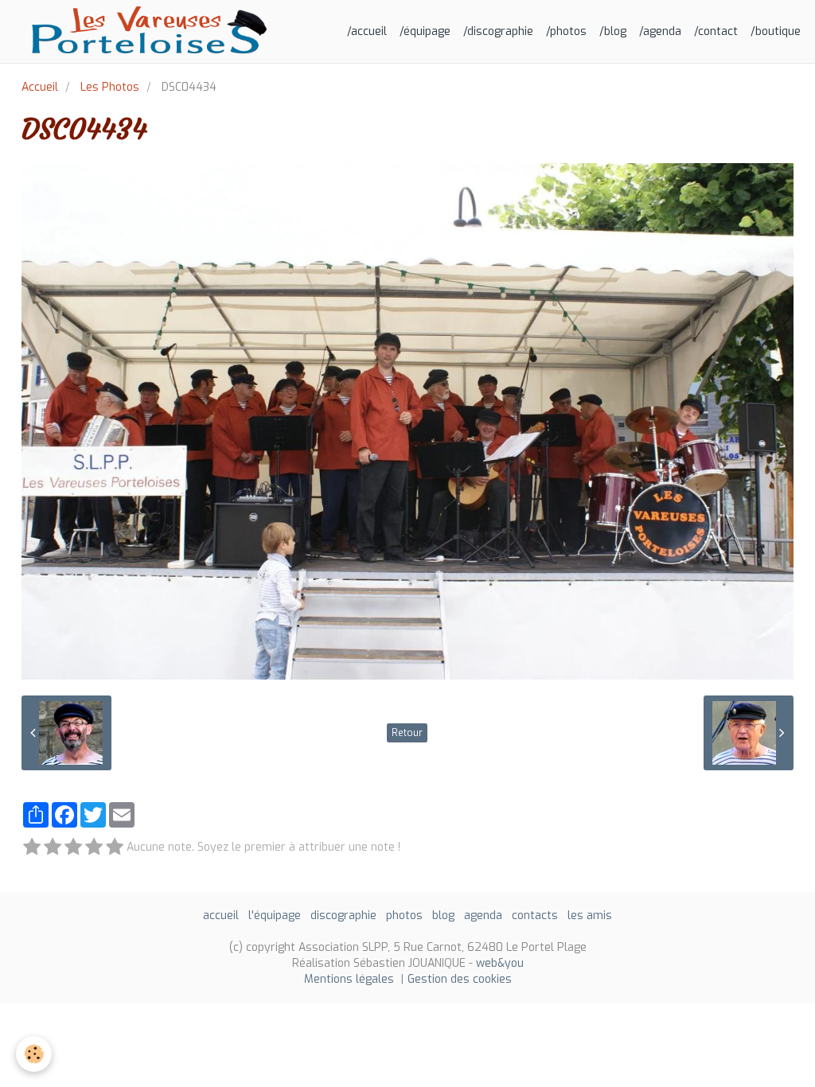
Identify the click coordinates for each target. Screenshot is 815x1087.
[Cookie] (34, 1054)
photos (404, 915)
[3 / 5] (73, 848)
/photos (566, 31)
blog (443, 915)
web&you (500, 963)
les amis (589, 915)
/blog (612, 31)
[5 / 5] (114, 848)
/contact (716, 31)
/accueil (367, 31)
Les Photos (109, 87)
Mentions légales (349, 979)
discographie (343, 915)
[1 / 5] (32, 848)
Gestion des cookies (460, 979)
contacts (535, 915)
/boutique (776, 31)
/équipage (425, 31)
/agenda (660, 31)
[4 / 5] (94, 848)
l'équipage (274, 915)
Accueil (39, 87)
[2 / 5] (52, 848)
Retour (407, 733)
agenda (483, 915)
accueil (221, 915)
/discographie (498, 31)
